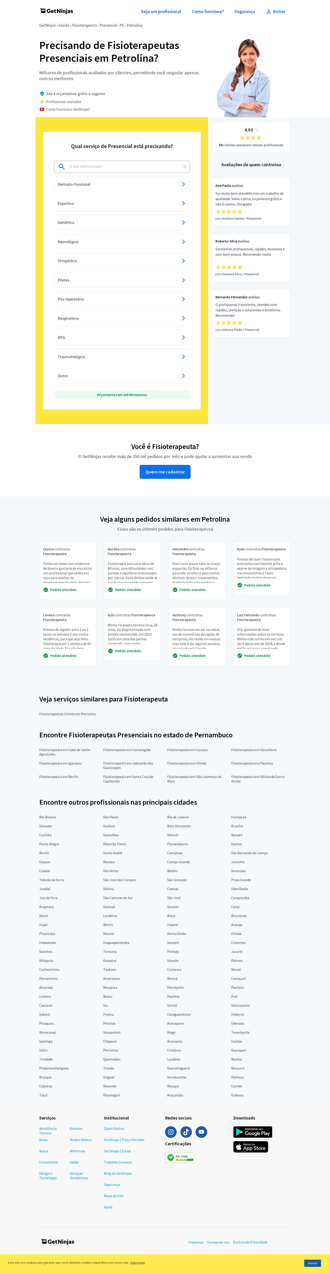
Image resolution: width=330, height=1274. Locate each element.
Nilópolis (46, 960)
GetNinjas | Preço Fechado (124, 1139)
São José (174, 897)
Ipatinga (46, 1041)
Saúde (64, 25)
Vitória (108, 888)
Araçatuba (175, 1095)
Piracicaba (47, 933)
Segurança (245, 11)
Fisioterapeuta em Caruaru (187, 749)
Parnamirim (48, 978)
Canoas (172, 888)
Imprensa (195, 1242)
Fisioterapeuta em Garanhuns (254, 749)
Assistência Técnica (48, 1130)
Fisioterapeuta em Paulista (252, 763)
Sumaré (173, 942)
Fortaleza (238, 817)
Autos (43, 1151)
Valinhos (46, 951)
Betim (108, 924)
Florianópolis (177, 844)
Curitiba (45, 835)
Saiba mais (137, 1263)
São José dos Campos (119, 880)
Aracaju (236, 924)
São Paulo (110, 817)
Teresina (110, 951)
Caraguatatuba (178, 1014)
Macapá (173, 1086)
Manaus (109, 862)
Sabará (44, 1014)
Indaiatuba (47, 942)
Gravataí (109, 960)
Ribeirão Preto (114, 844)
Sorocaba (238, 871)
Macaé (236, 969)
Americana (111, 978)
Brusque (45, 1077)
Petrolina (134, 25)
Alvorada (46, 987)
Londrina (110, 915)
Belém (172, 871)
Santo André (112, 853)
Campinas (175, 853)
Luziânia (173, 1059)
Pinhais (173, 951)
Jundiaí (44, 888)
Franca (108, 1014)
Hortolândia (176, 933)
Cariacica (174, 969)
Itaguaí (108, 1077)
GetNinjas (47, 25)
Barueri (236, 835)
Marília (236, 1059)
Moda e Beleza (81, 1139)
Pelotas (109, 1023)
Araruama (174, 1041)
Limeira (45, 996)
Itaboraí (237, 1014)
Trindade (46, 1059)
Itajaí (43, 924)
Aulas (43, 1139)
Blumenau (239, 915)
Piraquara (46, 1023)
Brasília (237, 826)
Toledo (108, 1068)
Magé (171, 1032)
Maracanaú (47, 1032)
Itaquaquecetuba (116, 942)
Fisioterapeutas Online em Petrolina (67, 714)
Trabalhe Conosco (118, 1162)
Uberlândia (239, 888)
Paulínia (173, 996)
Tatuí (43, 1095)
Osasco (44, 862)
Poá (234, 996)
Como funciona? (208, 11)
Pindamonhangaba (54, 1068)
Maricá (172, 978)
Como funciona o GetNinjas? (68, 109)
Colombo (238, 942)
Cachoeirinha (49, 969)
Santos (236, 844)
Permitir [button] (312, 1263)
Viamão (173, 960)
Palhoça (237, 1077)
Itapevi (172, 924)
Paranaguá (111, 1095)
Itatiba (236, 1041)
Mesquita (110, 987)
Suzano (172, 906)
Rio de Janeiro (178, 817)
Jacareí (236, 951)
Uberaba (237, 1023)
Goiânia (109, 826)
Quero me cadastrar (165, 472)
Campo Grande (178, 862)
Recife (44, 853)
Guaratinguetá (178, 1068)
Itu (105, 1005)
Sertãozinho (176, 1077)
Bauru (107, 996)
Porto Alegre (49, 844)
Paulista (237, 987)
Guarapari (238, 1050)
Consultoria (48, 1162)
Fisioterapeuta (84, 25)
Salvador (46, 826)
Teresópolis (240, 1032)
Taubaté (109, 969)
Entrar (279, 11)
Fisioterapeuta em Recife (58, 776)
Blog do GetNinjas (118, 1173)
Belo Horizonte (179, 826)
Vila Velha (110, 871)
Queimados (112, 1059)
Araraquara (175, 1023)
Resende (109, 1086)
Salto (43, 1050)
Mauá (171, 915)
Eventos (76, 1128)
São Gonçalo (177, 880)
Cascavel (46, 1005)
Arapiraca (46, 906)
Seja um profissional (161, 11)
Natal (43, 915)
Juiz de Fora (48, 897)
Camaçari (238, 978)
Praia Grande (241, 880)
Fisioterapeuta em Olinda (186, 763)
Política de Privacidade (250, 1242)
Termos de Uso (218, 1242)
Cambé (236, 1086)
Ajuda (108, 1207)
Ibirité (172, 1005)
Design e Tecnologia (48, 1175)
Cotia (235, 906)
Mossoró (237, 1068)
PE (121, 25)
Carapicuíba (240, 897)
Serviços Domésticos (79, 1175)
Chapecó (110, 1041)
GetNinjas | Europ (117, 1151)
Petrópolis (175, 987)
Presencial (108, 25)
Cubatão (45, 1086)
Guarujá (109, 906)
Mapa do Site (113, 1195)
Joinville (237, 862)
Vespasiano (112, 1032)
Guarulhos (111, 835)
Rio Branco (47, 817)
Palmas (237, 960)
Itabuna (237, 1095)
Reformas (77, 1151)
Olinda (236, 933)
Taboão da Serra (51, 880)
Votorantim (240, 1005)
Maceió (108, 933)
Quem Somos (114, 1128)
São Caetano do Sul (117, 897)
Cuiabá (44, 871)
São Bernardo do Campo (249, 853)
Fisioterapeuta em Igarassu (60, 763)
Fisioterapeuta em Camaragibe (127, 749)
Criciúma (174, 1050)
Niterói (172, 835)
